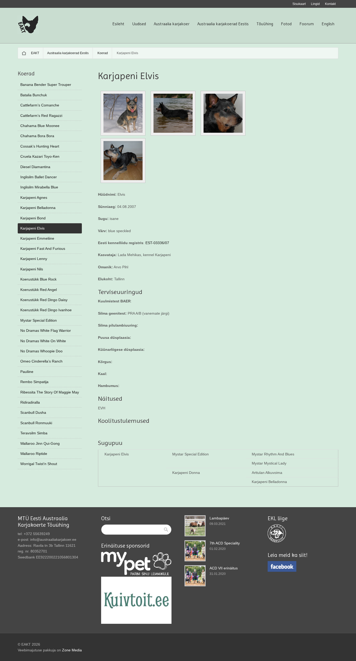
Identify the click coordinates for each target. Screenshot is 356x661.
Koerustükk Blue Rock (38, 279)
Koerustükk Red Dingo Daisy (43, 300)
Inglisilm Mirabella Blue (39, 187)
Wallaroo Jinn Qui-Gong (40, 443)
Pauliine (26, 372)
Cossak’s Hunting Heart (39, 146)
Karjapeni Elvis (32, 228)
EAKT (35, 53)
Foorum (306, 23)
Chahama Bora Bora (37, 136)
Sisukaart (299, 4)
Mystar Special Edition (38, 320)
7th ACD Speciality (225, 543)
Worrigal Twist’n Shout (38, 464)
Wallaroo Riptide (33, 454)
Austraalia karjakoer (171, 23)
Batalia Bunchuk (33, 95)
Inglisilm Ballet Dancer (38, 177)
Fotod (286, 23)
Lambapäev (219, 518)
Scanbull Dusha (33, 412)
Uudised (139, 23)
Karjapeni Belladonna (38, 208)
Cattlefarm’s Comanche (39, 105)
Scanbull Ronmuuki (36, 423)
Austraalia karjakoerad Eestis (223, 23)
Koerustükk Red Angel (38, 290)
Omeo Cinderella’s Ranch (41, 361)
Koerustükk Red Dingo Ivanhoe (46, 310)
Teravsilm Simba (33, 433)
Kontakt (330, 4)
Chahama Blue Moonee (39, 126)
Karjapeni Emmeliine (37, 238)
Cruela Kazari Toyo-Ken (39, 156)
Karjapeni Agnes (33, 197)
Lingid (315, 4)
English (328, 23)
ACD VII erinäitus (224, 568)
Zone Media (72, 650)
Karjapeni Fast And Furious (42, 248)
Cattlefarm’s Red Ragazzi (41, 115)
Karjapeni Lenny (33, 259)
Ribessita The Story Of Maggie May (49, 392)
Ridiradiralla (30, 402)
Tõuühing (264, 23)
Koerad (102, 53)
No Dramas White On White (43, 341)
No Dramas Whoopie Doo (41, 351)
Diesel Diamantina (35, 167)
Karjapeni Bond (33, 218)
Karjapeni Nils (31, 269)
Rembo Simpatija (34, 382)
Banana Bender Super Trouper (45, 84)
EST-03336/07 (156, 243)
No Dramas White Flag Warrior (45, 330)
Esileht (118, 23)
